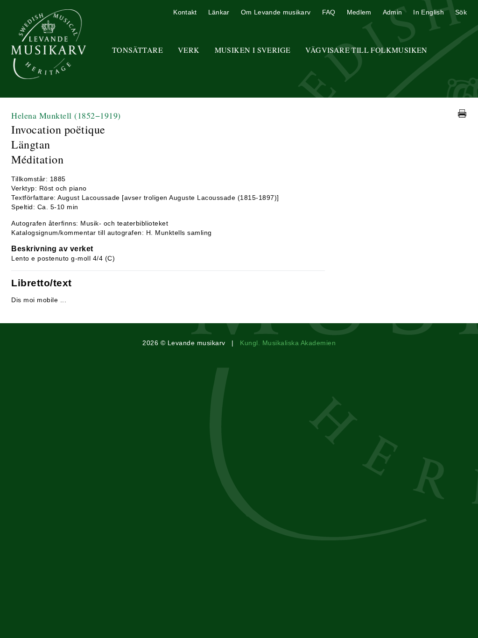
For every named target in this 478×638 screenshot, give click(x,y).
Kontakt (185, 12)
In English (428, 12)
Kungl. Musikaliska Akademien (288, 343)
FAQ (329, 12)
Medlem (359, 12)
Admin (392, 12)
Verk (189, 50)
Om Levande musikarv (276, 12)
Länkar (219, 12)
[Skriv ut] (462, 113)
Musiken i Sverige (253, 50)
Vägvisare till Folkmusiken (366, 50)
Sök (461, 12)
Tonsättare (137, 50)
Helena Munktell (66, 115)
